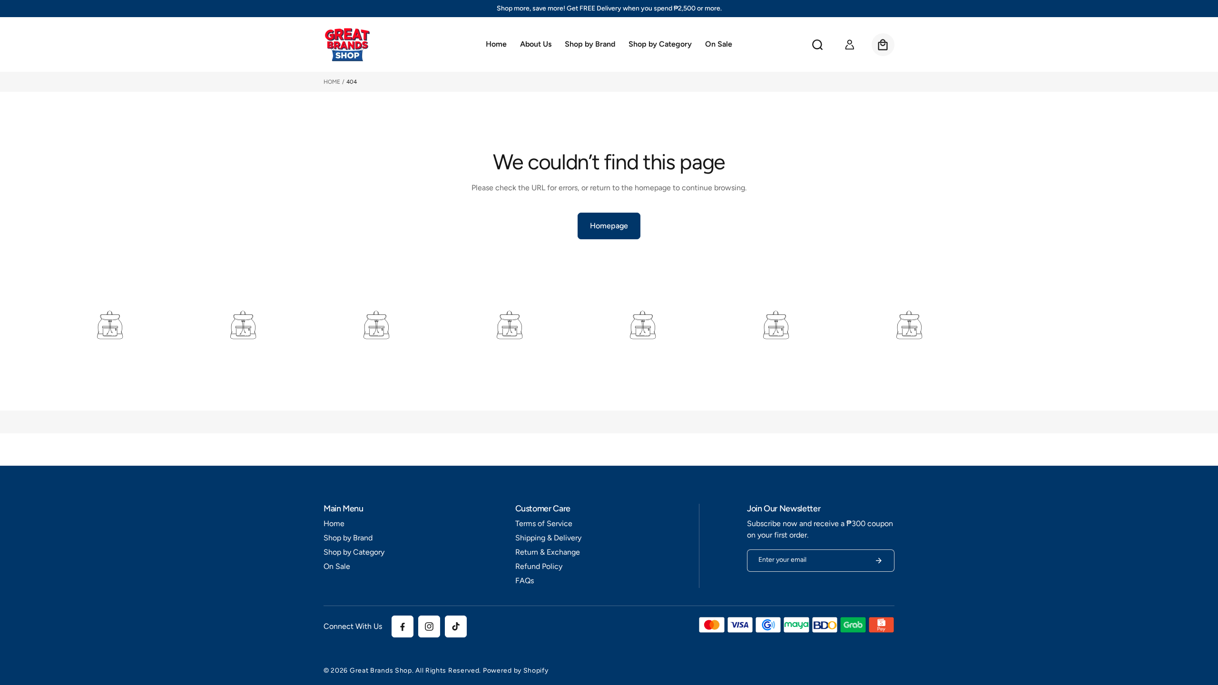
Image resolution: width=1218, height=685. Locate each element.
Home (332, 81)
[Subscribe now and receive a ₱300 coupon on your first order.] (878, 560)
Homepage (609, 225)
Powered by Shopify (516, 670)
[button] (590, 44)
